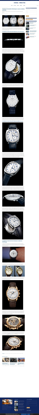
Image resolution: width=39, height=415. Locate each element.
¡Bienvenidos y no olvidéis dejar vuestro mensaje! (6, 409)
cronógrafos (7, 353)
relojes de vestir (18, 353)
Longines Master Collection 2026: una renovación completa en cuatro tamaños (5, 363)
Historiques (9, 353)
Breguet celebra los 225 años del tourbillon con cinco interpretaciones (33, 23)
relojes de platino (14, 353)
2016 (5, 353)
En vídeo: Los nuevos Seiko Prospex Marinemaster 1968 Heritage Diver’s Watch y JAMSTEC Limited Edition (33, 31)
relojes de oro (12, 353)
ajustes (18, 414)
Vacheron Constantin (21, 353)
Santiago (30, 34)
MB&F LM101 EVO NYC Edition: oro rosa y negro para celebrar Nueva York (13, 364)
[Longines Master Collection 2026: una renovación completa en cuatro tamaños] (5, 360)
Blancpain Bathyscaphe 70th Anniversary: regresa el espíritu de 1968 (21, 401)
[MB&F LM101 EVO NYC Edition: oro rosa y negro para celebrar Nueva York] (13, 360)
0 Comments (7, 365)
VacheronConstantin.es (16, 334)
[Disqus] (13, 374)
